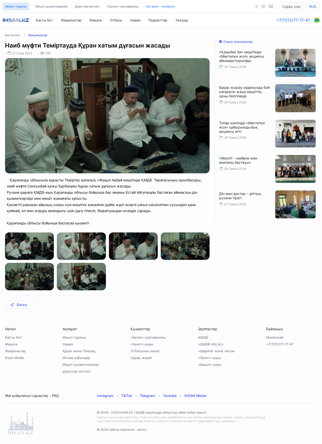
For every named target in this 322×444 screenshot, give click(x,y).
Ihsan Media (14, 358)
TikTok (126, 395)
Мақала (96, 20)
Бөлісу (22, 305)
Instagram (105, 395)
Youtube (170, 395)
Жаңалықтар (71, 20)
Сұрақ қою (292, 6)
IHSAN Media (195, 395)
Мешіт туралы (16, 6)
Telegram (147, 395)
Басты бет (44, 20)
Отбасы (116, 20)
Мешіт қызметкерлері (51, 6)
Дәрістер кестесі (87, 6)
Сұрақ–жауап (141, 358)
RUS (312, 6)
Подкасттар (157, 20)
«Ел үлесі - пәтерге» (160, 6)
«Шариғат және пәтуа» (216, 351)
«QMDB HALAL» (210, 344)
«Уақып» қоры (209, 364)
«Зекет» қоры (142, 344)
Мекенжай (275, 337)
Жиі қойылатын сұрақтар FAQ (32, 395)
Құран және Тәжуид (79, 351)
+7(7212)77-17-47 (293, 20)
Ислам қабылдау (76, 358)
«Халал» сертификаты (123, 6)
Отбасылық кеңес (145, 351)
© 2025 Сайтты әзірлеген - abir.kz (122, 429)
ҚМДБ (203, 337)
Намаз (135, 20)
